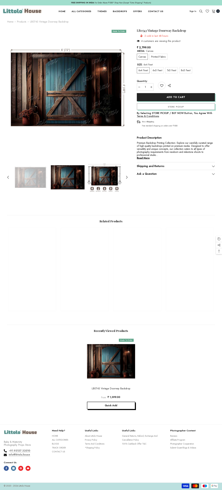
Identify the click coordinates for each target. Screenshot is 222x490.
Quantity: (142, 81)
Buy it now (176, 106)
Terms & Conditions (148, 116)
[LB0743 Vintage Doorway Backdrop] (111, 361)
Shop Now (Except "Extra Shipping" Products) (132, 2)
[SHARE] (168, 85)
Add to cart (176, 97)
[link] (32, 297)
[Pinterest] (20, 468)
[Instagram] (13, 468)
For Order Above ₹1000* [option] (111, 2)
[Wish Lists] (207, 11)
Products (21, 21)
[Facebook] (6, 468)
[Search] (201, 11)
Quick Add (111, 405)
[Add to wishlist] (162, 85)
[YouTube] (28, 468)
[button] (8, 177)
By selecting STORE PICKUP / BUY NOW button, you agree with (174, 115)
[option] (67, 88)
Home (10, 21)
